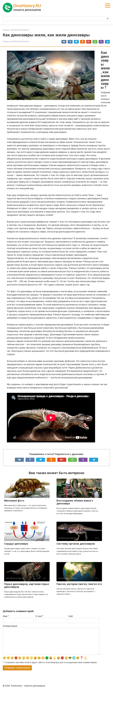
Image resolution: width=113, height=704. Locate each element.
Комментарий (10, 626)
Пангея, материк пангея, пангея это (79, 584)
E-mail (39, 616)
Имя (6, 616)
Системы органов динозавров (76, 543)
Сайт (70, 616)
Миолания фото (14, 500)
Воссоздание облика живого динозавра (75, 502)
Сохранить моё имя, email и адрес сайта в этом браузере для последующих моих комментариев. (51, 662)
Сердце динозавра (16, 543)
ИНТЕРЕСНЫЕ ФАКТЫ (20, 41)
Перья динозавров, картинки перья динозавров (26, 585)
